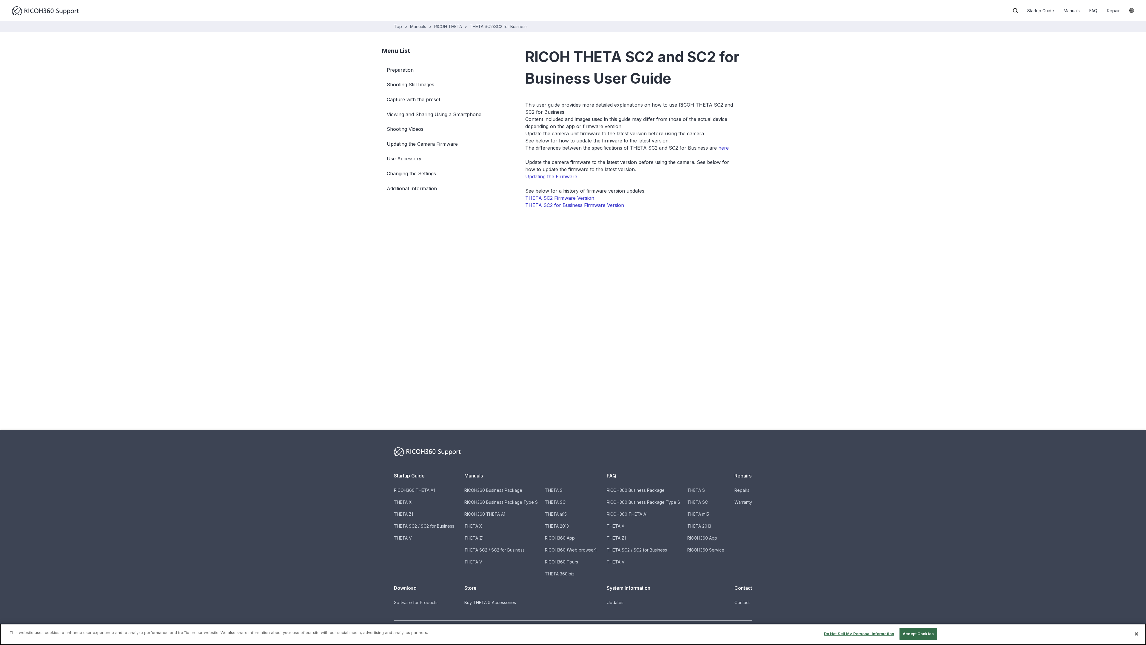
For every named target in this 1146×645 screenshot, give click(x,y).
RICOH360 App (560, 537)
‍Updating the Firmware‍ (551, 176)
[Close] (1136, 634)
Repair (1113, 10)
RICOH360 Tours (561, 561)
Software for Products (416, 602)
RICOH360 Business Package (493, 490)
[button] (1015, 10)
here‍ (723, 148)
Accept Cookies (918, 633)
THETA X (403, 502)
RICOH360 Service (705, 549)
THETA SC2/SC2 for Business (499, 26)
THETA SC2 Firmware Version (559, 198)
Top (398, 26)
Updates (615, 602)
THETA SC (555, 502)
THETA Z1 (403, 514)
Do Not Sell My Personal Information (859, 633)
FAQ (1093, 10)
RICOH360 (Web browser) (571, 549)
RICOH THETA (448, 26)
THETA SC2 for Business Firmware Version (574, 205)
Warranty (743, 502)
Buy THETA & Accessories (490, 602)
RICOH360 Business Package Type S (501, 502)
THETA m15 (556, 514)
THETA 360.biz (559, 573)
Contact (742, 602)
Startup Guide (1040, 10)
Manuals (1072, 10)
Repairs (741, 490)
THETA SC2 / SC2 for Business (424, 526)
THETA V (403, 537)
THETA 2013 (557, 526)
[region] (573, 634)
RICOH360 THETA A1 (414, 490)
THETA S (554, 490)
